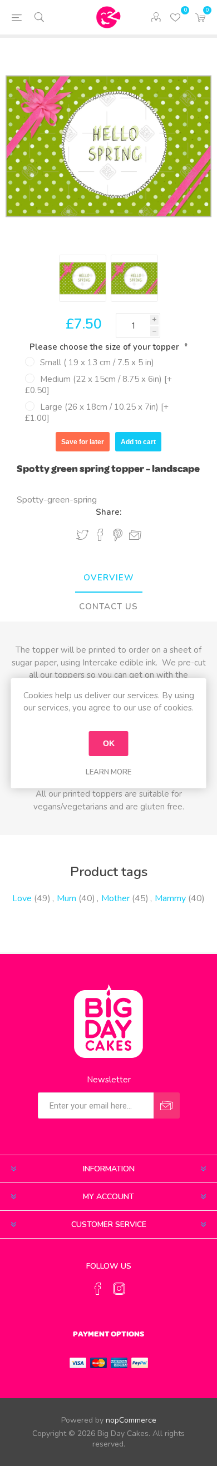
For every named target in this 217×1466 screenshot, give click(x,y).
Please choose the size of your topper (105, 346)
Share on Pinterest (118, 535)
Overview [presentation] (108, 577)
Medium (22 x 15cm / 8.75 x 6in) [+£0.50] (98, 385)
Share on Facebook (100, 535)
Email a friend (135, 535)
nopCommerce (131, 1420)
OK (109, 743)
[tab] (108, 578)
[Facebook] (98, 1289)
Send (167, 1105)
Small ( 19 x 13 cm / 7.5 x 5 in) (97, 362)
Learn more (108, 772)
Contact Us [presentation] (108, 606)
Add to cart (138, 442)
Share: (108, 512)
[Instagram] (119, 1289)
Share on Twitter (82, 535)
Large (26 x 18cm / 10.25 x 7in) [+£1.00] (97, 412)
